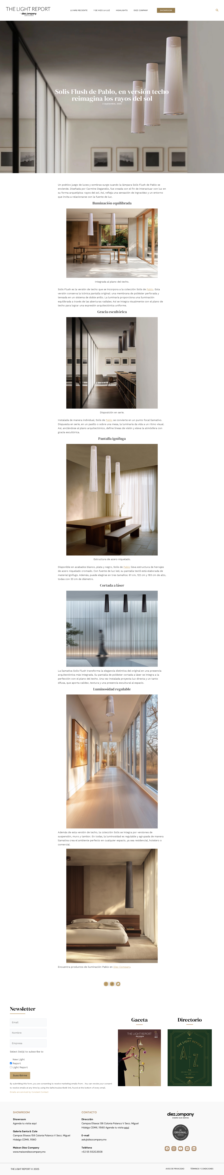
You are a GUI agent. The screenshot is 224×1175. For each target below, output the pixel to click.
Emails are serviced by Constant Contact (29, 1092)
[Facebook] (106, 984)
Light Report (20, 1067)
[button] (166, 10)
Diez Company (121, 966)
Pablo (150, 289)
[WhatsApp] (118, 984)
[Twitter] (112, 984)
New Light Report (19, 1061)
